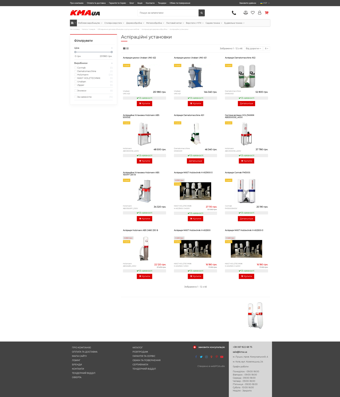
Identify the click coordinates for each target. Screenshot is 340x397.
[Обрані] (252, 13)
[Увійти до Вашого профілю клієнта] (259, 13)
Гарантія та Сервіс (118, 3)
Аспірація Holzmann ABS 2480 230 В (140, 230)
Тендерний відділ (83, 373)
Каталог (138, 347)
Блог (132, 3)
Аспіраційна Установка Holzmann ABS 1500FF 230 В (141, 173)
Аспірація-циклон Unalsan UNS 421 (190, 58)
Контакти (150, 3)
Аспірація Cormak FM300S (237, 172)
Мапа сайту (79, 356)
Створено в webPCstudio (211, 366)
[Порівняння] (245, 13)
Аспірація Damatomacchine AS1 (189, 115)
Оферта (76, 377)
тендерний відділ (144, 369)
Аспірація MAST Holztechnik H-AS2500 (192, 230)
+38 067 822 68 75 (242, 347)
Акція (140, 3)
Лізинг (76, 360)
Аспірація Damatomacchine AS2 (240, 58)
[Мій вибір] (163, 68)
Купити (146, 103)
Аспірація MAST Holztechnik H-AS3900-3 (193, 172)
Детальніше (246, 103)
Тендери (162, 3)
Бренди (77, 364)
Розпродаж (140, 352)
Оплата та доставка (96, 3)
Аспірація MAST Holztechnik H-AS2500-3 (244, 230)
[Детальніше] (163, 78)
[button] (73, 23)
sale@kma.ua (240, 352)
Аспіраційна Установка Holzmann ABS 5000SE (141, 116)
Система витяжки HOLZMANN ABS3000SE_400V (239, 116)
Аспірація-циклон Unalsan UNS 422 (139, 58)
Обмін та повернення (180, 3)
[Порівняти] (163, 73)
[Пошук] (202, 12)
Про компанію (77, 3)
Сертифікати (140, 364)
